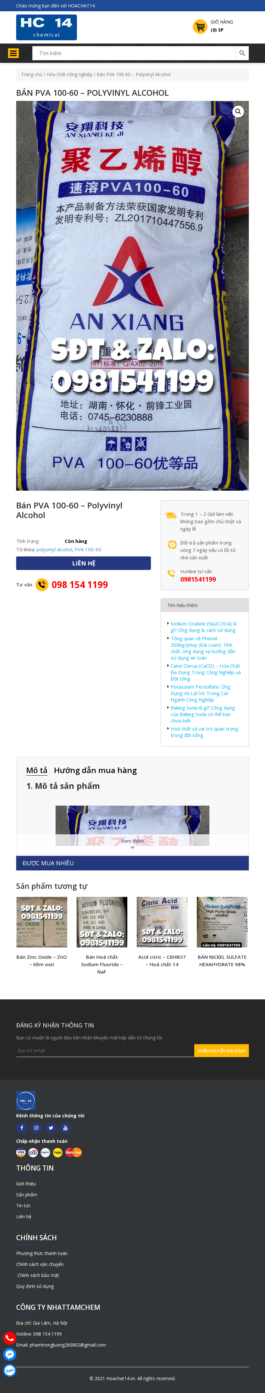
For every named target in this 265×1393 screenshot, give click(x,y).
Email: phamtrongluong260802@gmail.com (61, 1345)
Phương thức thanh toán (42, 1253)
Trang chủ (31, 74)
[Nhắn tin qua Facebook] (9, 1354)
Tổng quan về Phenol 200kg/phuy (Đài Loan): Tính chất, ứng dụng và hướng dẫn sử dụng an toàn (203, 648)
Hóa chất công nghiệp (69, 74)
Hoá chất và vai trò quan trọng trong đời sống (204, 731)
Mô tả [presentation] (37, 770)
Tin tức (23, 1205)
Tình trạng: (28, 541)
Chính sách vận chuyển (40, 1264)
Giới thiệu (26, 1184)
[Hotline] (9, 1338)
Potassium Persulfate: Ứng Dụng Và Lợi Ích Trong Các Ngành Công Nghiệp (200, 693)
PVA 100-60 (88, 549)
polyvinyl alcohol (54, 549)
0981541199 (198, 579)
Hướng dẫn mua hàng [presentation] (95, 770)
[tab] (40, 770)
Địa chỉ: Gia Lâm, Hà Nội (41, 1323)
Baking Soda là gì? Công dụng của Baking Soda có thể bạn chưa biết (203, 714)
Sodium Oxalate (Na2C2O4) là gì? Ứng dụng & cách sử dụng (204, 626)
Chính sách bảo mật (37, 1275)
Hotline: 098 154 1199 (39, 1334)
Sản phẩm (26, 1195)
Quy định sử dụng (35, 1286)
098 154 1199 (80, 584)
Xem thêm (132, 841)
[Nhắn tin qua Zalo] (9, 1370)
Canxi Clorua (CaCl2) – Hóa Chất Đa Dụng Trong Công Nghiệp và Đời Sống (206, 672)
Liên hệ (23, 1216)
